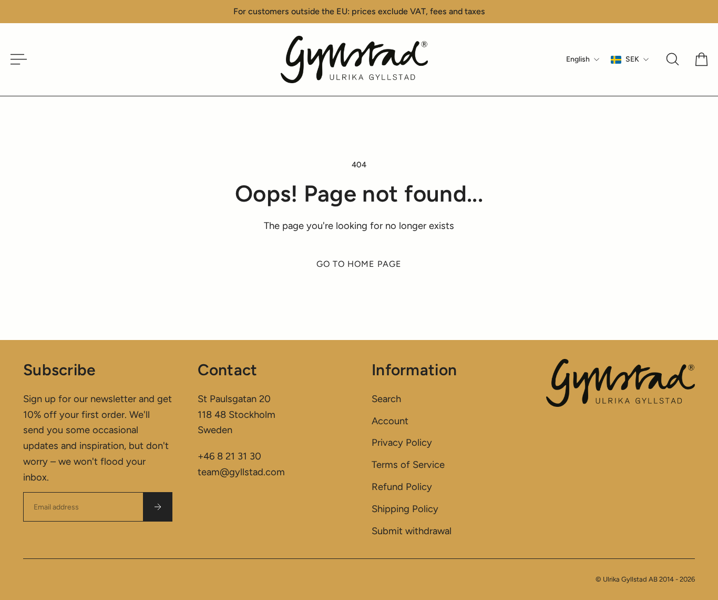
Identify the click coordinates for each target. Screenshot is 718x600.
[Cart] (701, 59)
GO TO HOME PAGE (359, 264)
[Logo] (354, 59)
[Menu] (14, 59)
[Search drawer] (672, 59)
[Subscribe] (157, 507)
